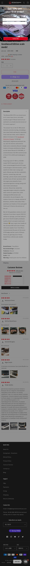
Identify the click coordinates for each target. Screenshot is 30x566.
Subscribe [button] (16, 38)
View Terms (5, 35)
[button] (28, 8)
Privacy (9, 35)
